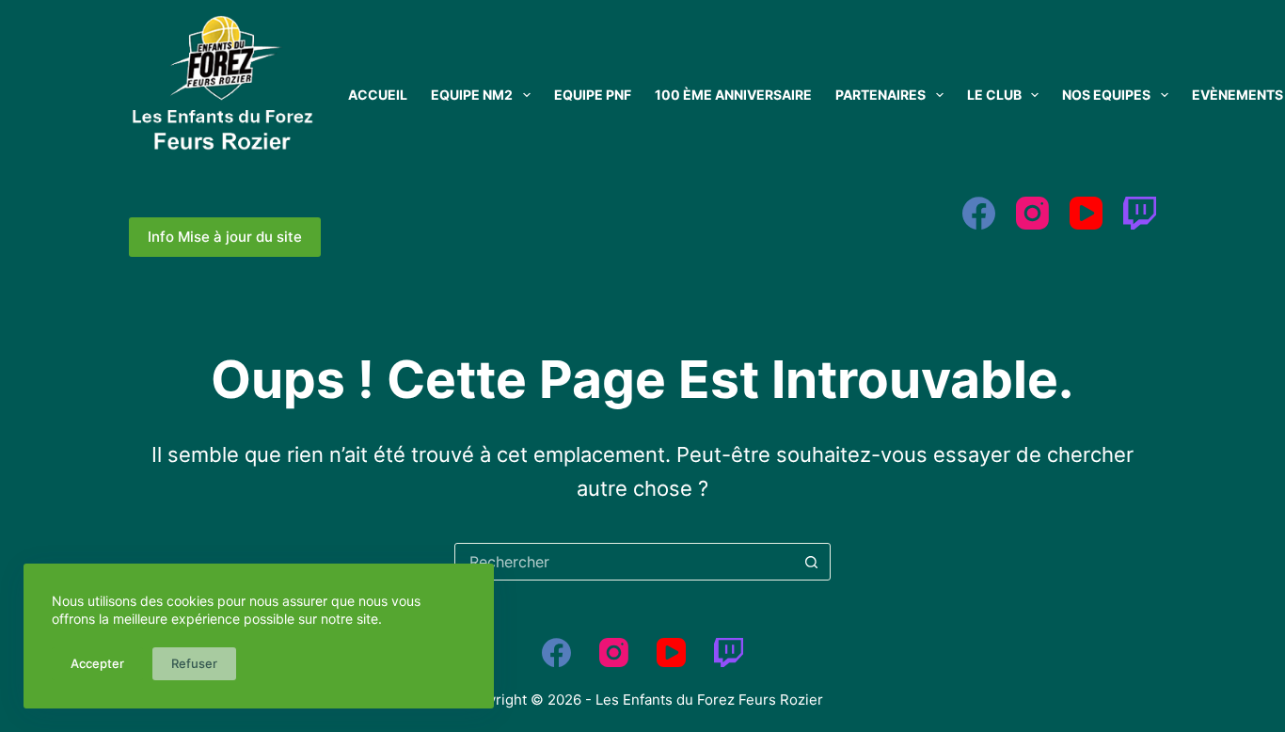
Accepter (97, 663)
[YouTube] (1086, 213)
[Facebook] (978, 213)
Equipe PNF (592, 95)
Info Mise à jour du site (225, 237)
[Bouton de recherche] (812, 562)
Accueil (377, 95)
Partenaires (880, 95)
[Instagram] (1032, 213)
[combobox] (624, 562)
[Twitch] (1139, 213)
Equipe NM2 (472, 95)
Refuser (194, 663)
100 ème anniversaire (733, 95)
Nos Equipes (1106, 95)
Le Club (994, 95)
